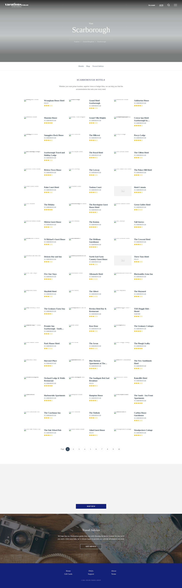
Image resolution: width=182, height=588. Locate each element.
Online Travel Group (93, 580)
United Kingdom (88, 42)
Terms (113, 574)
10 (119, 449)
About (113, 571)
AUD (161, 5)
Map (88, 66)
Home (68, 571)
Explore (76, 42)
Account (151, 5)
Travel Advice (98, 66)
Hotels (81, 66)
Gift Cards (68, 574)
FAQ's (91, 571)
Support (91, 574)
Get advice (91, 546)
